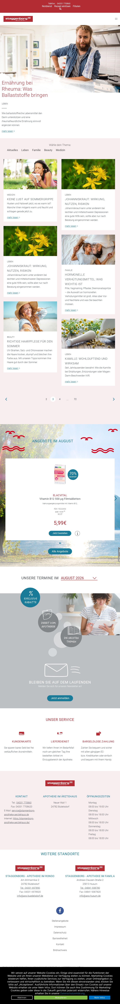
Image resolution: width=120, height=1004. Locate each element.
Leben (5, 104)
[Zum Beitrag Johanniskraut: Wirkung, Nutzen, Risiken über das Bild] (88, 174)
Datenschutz (60, 932)
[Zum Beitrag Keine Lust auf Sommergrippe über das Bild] (30, 174)
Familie (36, 150)
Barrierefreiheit (60, 938)
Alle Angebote (60, 551)
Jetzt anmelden (60, 698)
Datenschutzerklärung (72, 993)
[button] (116, 496)
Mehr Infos (99, 997)
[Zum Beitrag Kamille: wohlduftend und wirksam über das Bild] (88, 334)
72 (75, 399)
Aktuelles (12, 150)
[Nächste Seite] (113, 399)
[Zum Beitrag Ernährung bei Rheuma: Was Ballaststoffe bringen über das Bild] (60, 59)
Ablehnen (21, 997)
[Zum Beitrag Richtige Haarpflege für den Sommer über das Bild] (30, 316)
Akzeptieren (61, 997)
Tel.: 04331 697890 (30, 888)
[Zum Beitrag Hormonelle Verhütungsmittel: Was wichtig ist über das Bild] (88, 250)
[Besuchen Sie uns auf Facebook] (60, 911)
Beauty (48, 150)
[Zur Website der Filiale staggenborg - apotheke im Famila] (90, 868)
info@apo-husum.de (90, 895)
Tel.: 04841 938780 (90, 888)
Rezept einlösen (62, 6)
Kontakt (60, 944)
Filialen (76, 6)
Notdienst (47, 6)
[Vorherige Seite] (6, 399)
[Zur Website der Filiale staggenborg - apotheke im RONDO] (30, 868)
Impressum (60, 926)
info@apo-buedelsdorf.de (30, 895)
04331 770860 (63, 3)
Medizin (60, 150)
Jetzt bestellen (60, 533)
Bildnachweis (60, 950)
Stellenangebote (60, 920)
